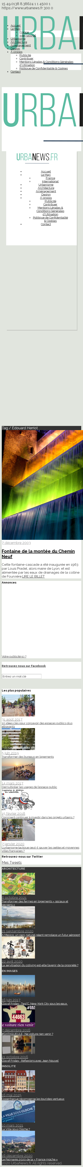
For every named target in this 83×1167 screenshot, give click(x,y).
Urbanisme (18, 38)
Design (15, 48)
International (27, 35)
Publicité (25, 55)
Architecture (19, 42)
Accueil (16, 25)
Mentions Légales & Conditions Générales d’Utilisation (50, 211)
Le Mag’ (16, 29)
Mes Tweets (12, 862)
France (24, 32)
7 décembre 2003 (16, 543)
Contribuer (26, 58)
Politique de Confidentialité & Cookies (43, 68)
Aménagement (21, 45)
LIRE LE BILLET (33, 576)
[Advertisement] (41, 289)
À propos (16, 52)
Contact (16, 71)
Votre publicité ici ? (14, 656)
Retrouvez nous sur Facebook (24, 666)
